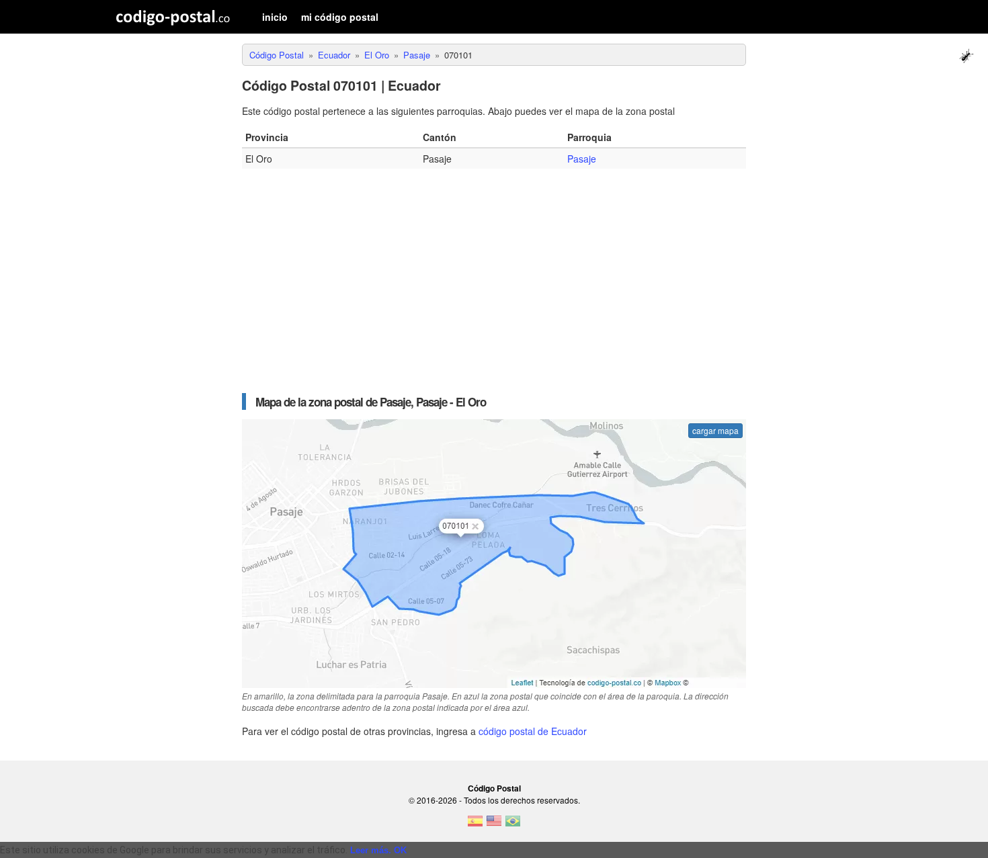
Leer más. (370, 850)
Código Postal (494, 788)
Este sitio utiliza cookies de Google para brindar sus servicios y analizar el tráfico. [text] (173, 850)
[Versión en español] (475, 825)
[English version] (494, 825)
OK (400, 850)
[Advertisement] (494, 276)
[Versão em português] (512, 825)
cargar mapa (715, 430)
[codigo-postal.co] (173, 17)
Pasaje (581, 158)
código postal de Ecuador (533, 731)
